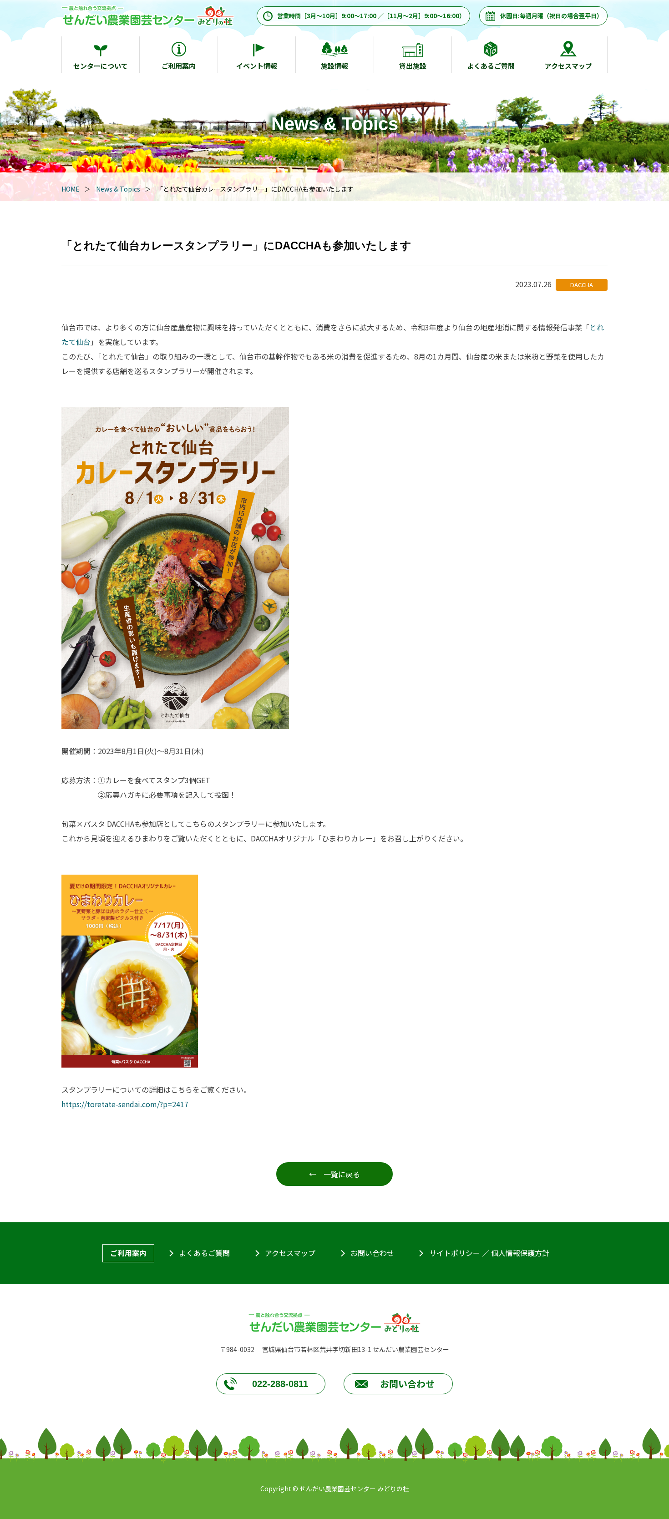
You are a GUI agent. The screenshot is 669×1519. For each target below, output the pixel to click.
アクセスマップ (568, 66)
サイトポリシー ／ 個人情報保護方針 (489, 1252)
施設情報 (334, 66)
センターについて (100, 66)
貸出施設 (412, 66)
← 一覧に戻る (334, 1174)
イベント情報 (256, 66)
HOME (70, 188)
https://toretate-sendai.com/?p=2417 (124, 1104)
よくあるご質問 (491, 66)
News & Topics (118, 188)
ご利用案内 (179, 66)
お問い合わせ (372, 1252)
